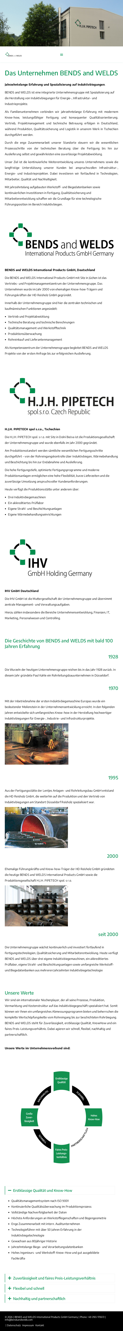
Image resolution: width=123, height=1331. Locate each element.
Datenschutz (14, 1325)
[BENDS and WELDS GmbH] (13, 54)
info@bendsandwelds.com (19, 1319)
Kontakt (39, 1325)
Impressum (28, 1325)
